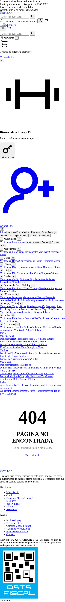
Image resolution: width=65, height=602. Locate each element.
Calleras (28, 327)
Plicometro (48, 327)
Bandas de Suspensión (50, 288)
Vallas (35, 318)
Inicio (3, 232)
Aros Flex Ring (36, 373)
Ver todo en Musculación (12, 242)
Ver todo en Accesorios (11, 327)
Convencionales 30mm (30, 261)
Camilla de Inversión (53, 300)
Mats (50, 309)
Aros (21, 318)
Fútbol (33, 235)
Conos (28, 318)
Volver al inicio (32, 455)
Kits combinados (8, 321)
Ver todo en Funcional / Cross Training (19, 288)
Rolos (30, 312)
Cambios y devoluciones (18, 525)
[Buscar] (32, 16)
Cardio (25, 232)
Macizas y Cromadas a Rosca (39, 338)
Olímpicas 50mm (51, 261)
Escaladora (5, 282)
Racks (14, 300)
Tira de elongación (36, 306)
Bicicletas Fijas (27, 279)
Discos (55, 242)
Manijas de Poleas (23, 330)
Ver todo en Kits (8, 273)
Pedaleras (23, 300)
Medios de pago (14, 520)
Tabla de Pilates (42, 312)
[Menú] (1, 25)
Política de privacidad (17, 531)
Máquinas (6, 235)
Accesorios (43, 235)
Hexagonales (31, 252)
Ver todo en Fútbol (9, 318)
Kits (3, 245)
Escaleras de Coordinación (51, 318)
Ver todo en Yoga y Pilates (13, 306)
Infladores (37, 327)
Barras (45, 242)
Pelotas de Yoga (38, 376)
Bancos (41, 297)
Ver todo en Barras (9, 261)
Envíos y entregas (15, 523)
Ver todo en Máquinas (11, 297)
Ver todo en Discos (9, 267)
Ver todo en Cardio (9, 279)
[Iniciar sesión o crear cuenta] (40, 20)
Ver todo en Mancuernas (12, 252)
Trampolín (51, 306)
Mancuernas (33, 242)
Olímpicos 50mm (51, 267)
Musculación (14, 232)
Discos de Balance (20, 309)
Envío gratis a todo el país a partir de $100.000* (24, 4)
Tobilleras (37, 330)
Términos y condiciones (18, 528)
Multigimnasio (35, 300)
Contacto (10, 534)
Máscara (4, 291)
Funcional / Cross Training (43, 232)
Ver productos (7, 57)
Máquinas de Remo (45, 279)
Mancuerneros (30, 297)
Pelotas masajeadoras (16, 312)
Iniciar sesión (8, 157)
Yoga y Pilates (20, 235)
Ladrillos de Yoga (38, 309)
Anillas (12, 291)
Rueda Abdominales (39, 390)
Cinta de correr (19, 282)
